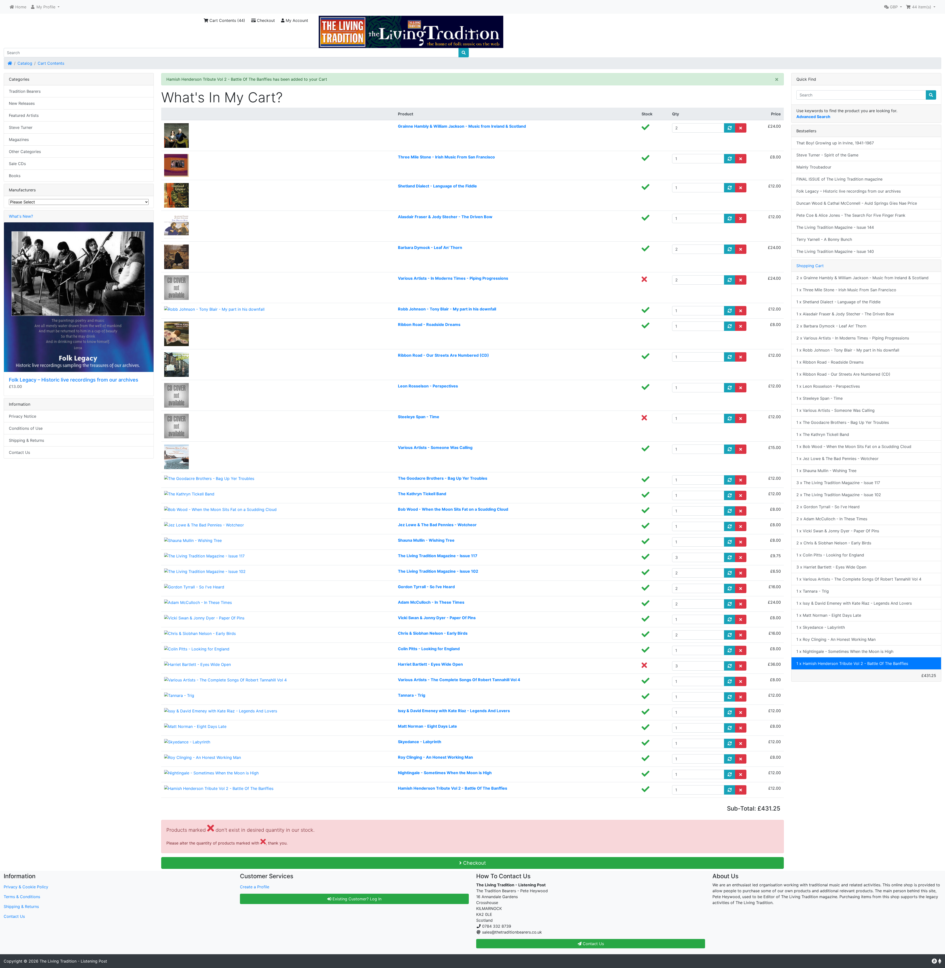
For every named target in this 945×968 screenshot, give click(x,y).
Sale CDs (17, 163)
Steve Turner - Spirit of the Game (827, 155)
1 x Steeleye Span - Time (819, 398)
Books (14, 175)
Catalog (24, 63)
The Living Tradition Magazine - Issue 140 (835, 251)
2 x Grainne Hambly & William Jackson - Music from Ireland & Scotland (862, 277)
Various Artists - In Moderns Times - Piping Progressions (453, 278)
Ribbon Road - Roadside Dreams (429, 324)
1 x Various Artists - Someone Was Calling (835, 410)
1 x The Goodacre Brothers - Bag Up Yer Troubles (842, 422)
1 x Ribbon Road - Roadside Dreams (830, 362)
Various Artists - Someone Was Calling (435, 447)
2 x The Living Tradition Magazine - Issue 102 (838, 494)
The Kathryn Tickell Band (422, 493)
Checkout (265, 20)
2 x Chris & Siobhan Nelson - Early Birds (833, 542)
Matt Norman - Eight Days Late (427, 726)
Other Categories (25, 151)
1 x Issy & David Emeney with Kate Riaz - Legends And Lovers (854, 603)
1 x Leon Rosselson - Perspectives (828, 386)
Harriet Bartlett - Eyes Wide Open (430, 664)
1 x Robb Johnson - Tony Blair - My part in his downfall (847, 350)
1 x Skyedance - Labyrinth (820, 627)
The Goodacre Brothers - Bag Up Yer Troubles (442, 478)
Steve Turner (20, 127)
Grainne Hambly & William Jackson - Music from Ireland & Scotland (462, 126)
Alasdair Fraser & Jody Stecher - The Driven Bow (445, 216)
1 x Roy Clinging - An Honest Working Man (836, 639)
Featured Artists (24, 115)
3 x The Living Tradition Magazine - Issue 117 (838, 482)
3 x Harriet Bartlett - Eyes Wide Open (831, 567)
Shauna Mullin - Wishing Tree (426, 540)
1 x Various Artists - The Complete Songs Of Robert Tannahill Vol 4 (858, 579)
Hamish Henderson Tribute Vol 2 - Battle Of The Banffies (452, 788)
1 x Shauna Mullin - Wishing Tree (826, 470)
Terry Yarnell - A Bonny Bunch (824, 239)
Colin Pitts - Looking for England (429, 648)
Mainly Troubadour (813, 167)
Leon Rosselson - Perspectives (428, 386)
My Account (296, 20)
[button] (45, 7)
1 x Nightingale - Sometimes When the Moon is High (844, 651)
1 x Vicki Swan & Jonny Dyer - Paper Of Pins (837, 530)
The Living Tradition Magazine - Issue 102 (438, 571)
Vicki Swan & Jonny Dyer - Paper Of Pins (437, 617)
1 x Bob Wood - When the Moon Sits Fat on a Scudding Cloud (853, 446)
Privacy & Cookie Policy (26, 886)
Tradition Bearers (25, 91)
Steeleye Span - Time (418, 416)
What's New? (21, 216)
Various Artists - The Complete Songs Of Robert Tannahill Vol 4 (459, 679)
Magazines (19, 139)
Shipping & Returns (26, 440)
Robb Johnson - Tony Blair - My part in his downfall (447, 309)
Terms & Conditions (22, 896)
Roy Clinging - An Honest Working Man (435, 757)
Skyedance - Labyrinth (419, 741)
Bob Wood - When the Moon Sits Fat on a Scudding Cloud (453, 509)
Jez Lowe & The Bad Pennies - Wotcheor (437, 524)
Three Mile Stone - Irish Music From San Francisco (446, 156)
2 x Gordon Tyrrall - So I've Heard (828, 506)
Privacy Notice (22, 416)
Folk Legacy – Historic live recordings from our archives (73, 380)
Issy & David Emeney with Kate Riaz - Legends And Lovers (454, 710)
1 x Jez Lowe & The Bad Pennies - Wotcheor (837, 458)
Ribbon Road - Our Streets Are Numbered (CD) (443, 355)
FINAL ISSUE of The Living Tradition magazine (839, 179)
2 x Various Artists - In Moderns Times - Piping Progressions (852, 338)
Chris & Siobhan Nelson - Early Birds (433, 633)
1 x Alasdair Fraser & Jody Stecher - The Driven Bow (845, 313)
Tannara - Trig (411, 695)
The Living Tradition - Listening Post (73, 961)
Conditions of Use (26, 428)
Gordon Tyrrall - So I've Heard (426, 586)
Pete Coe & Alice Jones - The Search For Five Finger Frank (850, 215)
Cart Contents (51, 63)
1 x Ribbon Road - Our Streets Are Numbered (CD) (843, 374)
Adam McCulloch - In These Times (431, 602)
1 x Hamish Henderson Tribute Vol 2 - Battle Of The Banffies (852, 663)
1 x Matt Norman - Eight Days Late (828, 615)
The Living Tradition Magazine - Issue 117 (437, 555)
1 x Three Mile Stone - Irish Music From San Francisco (846, 289)
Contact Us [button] (593, 943)
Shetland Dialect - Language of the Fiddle (437, 186)
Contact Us (19, 452)
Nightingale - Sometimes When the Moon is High (445, 772)
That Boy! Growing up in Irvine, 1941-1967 (835, 142)
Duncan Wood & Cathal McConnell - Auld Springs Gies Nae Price (856, 203)
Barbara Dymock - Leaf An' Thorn (430, 247)
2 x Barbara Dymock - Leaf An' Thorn (831, 325)
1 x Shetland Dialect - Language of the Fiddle (838, 301)
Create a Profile (254, 886)
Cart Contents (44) (226, 20)
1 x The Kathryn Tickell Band (822, 434)
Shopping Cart (810, 265)
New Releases (22, 103)
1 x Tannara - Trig (812, 591)
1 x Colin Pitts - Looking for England (830, 555)
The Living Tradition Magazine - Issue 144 (835, 227)
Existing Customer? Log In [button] (356, 898)
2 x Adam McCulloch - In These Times (831, 518)
